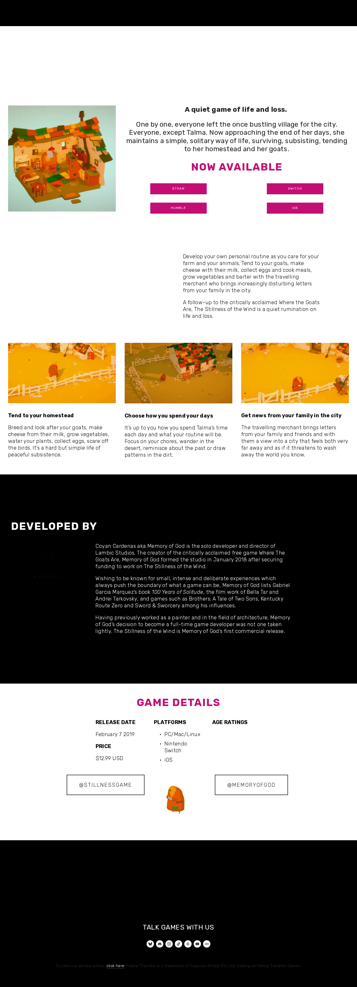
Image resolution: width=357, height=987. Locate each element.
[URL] (206, 944)
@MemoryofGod (251, 785)
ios (295, 208)
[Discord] (159, 944)
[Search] (10, 6)
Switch (295, 188)
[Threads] (188, 944)
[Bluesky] (150, 944)
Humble (178, 208)
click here (115, 966)
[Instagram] (169, 944)
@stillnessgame (105, 785)
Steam (178, 188)
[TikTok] (178, 944)
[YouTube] (197, 944)
